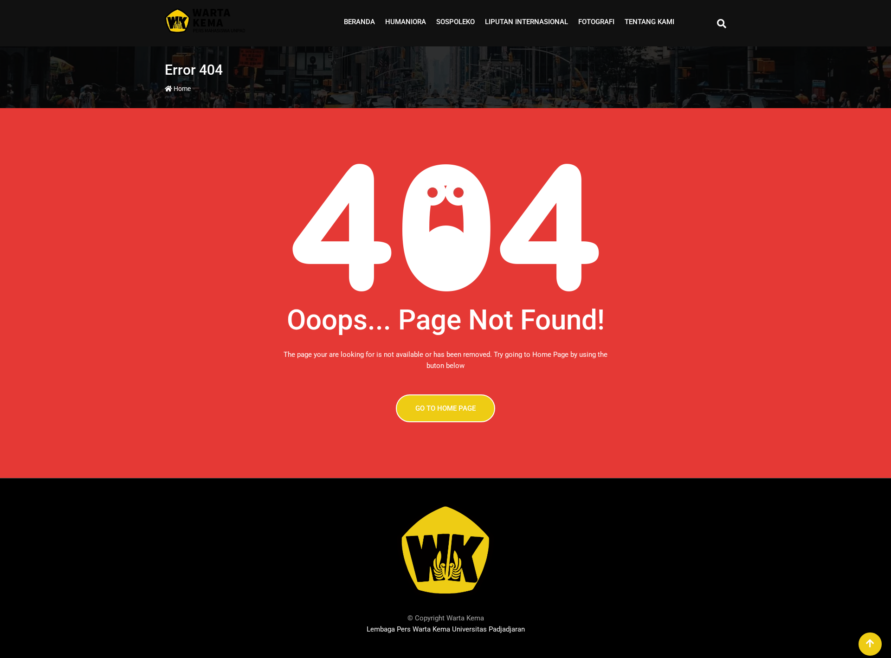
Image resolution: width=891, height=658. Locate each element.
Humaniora (405, 22)
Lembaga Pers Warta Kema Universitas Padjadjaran (446, 629)
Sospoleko (455, 22)
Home (181, 88)
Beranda (359, 22)
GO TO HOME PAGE (445, 408)
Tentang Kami (649, 22)
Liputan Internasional (526, 22)
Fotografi (596, 22)
